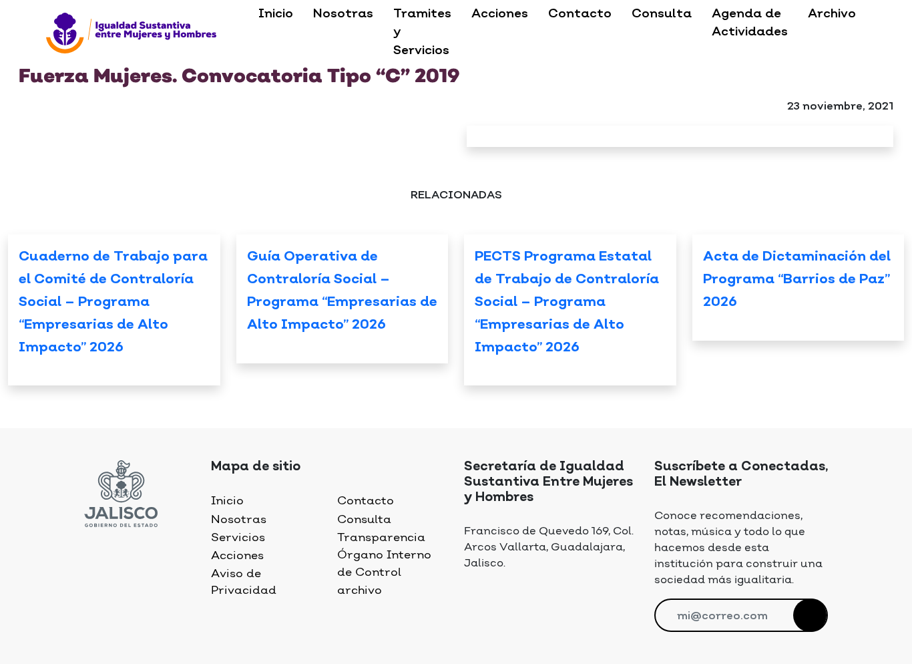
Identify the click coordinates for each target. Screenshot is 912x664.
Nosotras (343, 14)
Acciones (499, 14)
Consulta (662, 14)
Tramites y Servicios (422, 32)
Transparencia (381, 538)
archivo (359, 591)
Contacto (580, 14)
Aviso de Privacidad (243, 582)
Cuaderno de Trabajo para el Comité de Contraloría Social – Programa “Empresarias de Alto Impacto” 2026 (113, 303)
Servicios (238, 538)
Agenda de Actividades (750, 23)
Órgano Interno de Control (384, 563)
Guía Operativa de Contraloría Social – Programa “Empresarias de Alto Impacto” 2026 (342, 291)
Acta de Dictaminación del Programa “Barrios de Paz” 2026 (797, 280)
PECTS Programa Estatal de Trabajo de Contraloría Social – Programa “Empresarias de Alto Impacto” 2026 (567, 303)
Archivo (832, 14)
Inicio (275, 14)
